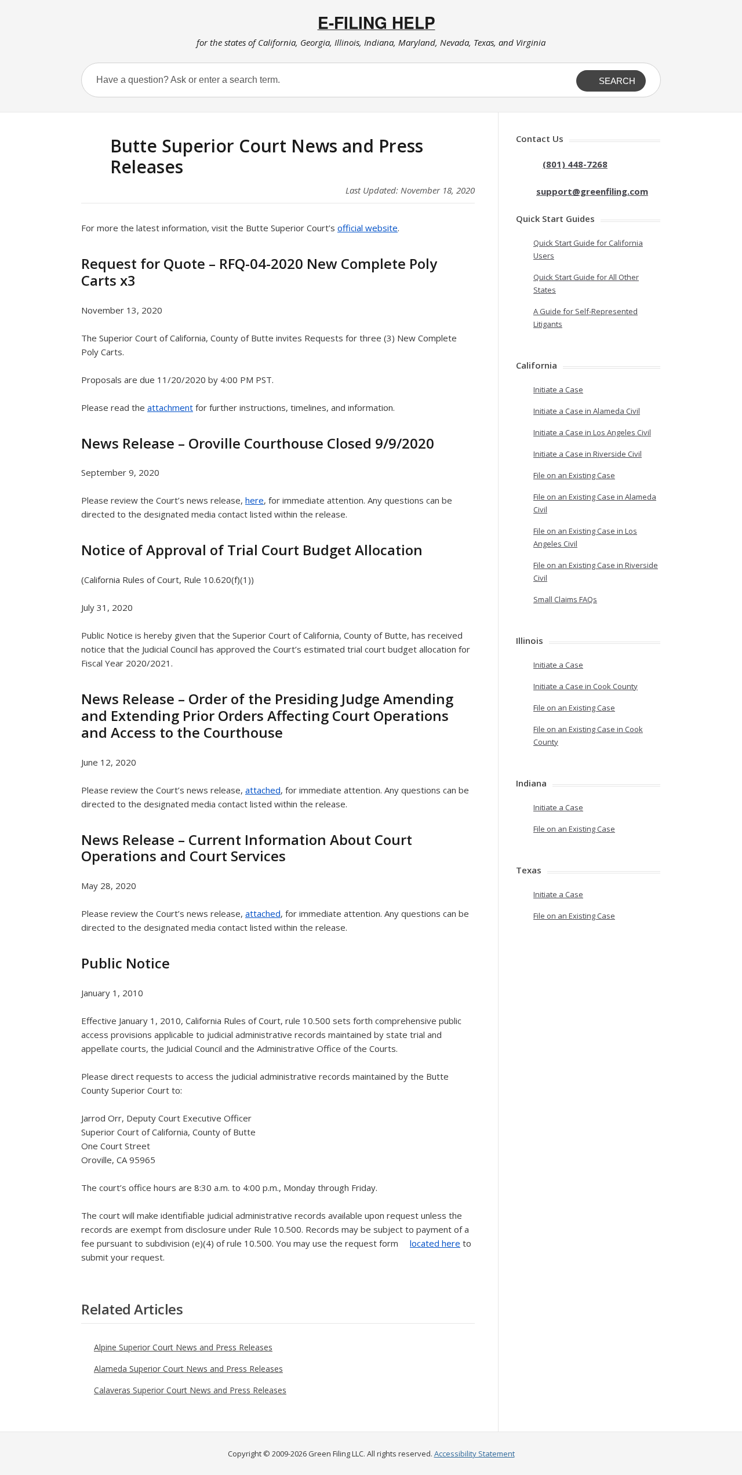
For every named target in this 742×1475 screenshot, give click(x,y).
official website (367, 228)
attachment (170, 407)
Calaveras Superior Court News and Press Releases (190, 1390)
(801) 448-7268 (575, 164)
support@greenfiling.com (592, 191)
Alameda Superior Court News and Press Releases (188, 1368)
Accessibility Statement (474, 1453)
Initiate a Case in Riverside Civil (587, 454)
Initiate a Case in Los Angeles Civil (592, 432)
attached (263, 790)
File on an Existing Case (574, 475)
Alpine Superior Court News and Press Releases (183, 1347)
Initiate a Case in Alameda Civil (586, 411)
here (254, 500)
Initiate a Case (558, 389)
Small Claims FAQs (565, 599)
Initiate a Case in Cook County (585, 686)
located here (435, 1243)
